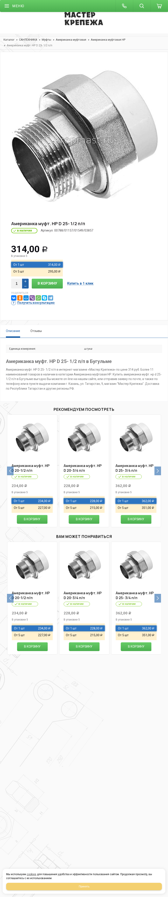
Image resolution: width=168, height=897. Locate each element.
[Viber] (32, 298)
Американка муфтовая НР (108, 39)
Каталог (9, 39)
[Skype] (44, 298)
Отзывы (36, 331)
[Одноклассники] (20, 298)
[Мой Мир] (26, 298)
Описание (13, 331)
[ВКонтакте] (13, 298)
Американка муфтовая (71, 39)
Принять (84, 886)
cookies (31, 874)
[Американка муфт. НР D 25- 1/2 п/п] (84, 140)
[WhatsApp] (38, 298)
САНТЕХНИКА (28, 39)
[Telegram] (50, 298)
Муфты (46, 39)
